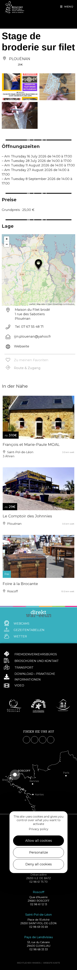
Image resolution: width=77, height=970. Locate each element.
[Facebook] (26, 739)
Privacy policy (38, 829)
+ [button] (7, 239)
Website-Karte (51, 963)
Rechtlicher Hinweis (28, 963)
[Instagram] (34, 739)
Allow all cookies (38, 841)
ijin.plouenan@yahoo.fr (32, 336)
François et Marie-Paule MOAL (31, 444)
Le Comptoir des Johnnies (27, 516)
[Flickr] (50, 739)
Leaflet (32, 304)
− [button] (7, 244)
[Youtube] (42, 739)
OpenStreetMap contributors (60, 304)
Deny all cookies (38, 864)
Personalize (38, 852)
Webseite (21, 346)
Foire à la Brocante (20, 583)
